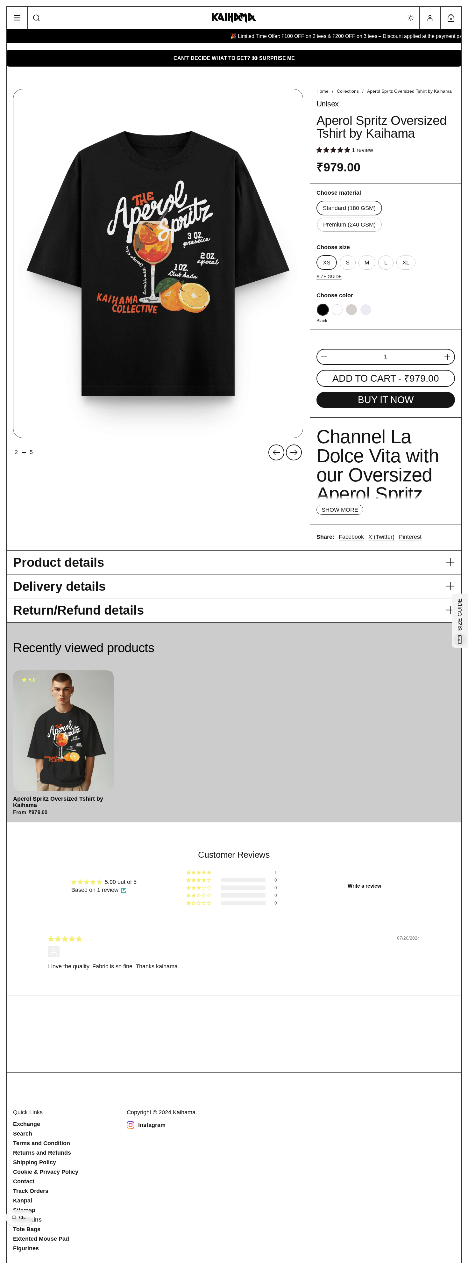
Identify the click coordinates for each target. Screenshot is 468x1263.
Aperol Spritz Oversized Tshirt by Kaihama (63, 743)
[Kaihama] (234, 18)
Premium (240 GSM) (349, 224)
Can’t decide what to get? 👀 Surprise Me (234, 58)
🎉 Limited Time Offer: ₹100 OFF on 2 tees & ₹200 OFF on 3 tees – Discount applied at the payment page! (323, 36)
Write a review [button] (364, 886)
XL (405, 262)
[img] (65, 939)
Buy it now (386, 399)
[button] (36, 18)
